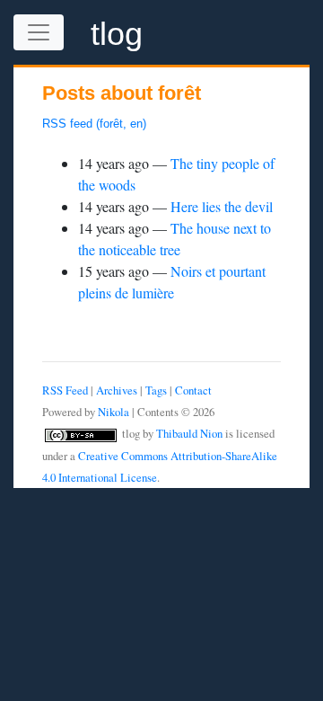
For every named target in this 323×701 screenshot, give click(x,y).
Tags (156, 390)
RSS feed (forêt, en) (94, 123)
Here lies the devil (221, 206)
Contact (193, 390)
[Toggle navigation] (38, 32)
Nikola (113, 412)
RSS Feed (65, 390)
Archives (116, 390)
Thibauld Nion (189, 433)
